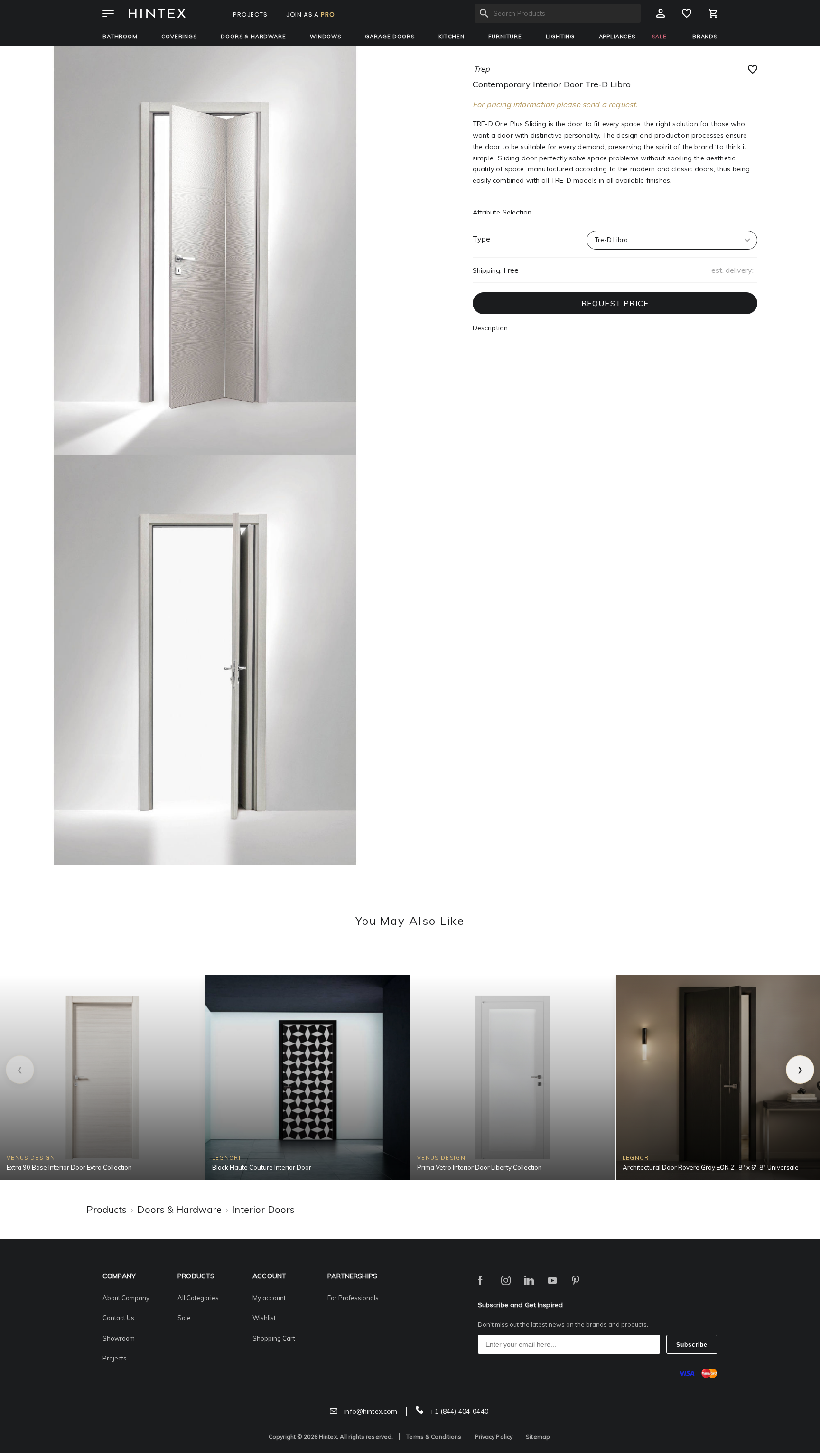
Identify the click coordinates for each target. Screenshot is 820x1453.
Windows (325, 36)
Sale (184, 1318)
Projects (114, 1358)
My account (269, 1298)
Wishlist (264, 1318)
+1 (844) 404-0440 (458, 1411)
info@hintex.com (369, 1411)
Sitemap (538, 1436)
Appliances (617, 36)
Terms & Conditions (433, 1436)
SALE (659, 36)
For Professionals (353, 1298)
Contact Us (118, 1318)
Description (490, 328)
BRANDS (705, 36)
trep (482, 69)
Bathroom (120, 36)
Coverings (179, 36)
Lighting (560, 36)
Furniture (505, 36)
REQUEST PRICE (615, 303)
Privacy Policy (494, 1436)
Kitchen (451, 36)
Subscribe (692, 1344)
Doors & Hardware (253, 36)
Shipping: (487, 270)
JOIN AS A (310, 14)
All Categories (198, 1298)
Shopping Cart (273, 1338)
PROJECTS (250, 14)
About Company (125, 1298)
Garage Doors (389, 36)
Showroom (118, 1338)
